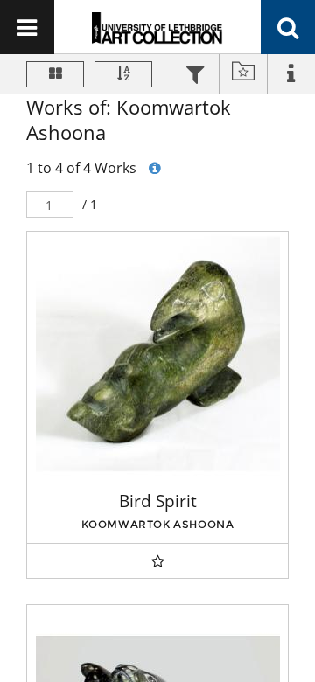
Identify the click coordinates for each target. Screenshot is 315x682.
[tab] (195, 76)
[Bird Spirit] (157, 354)
